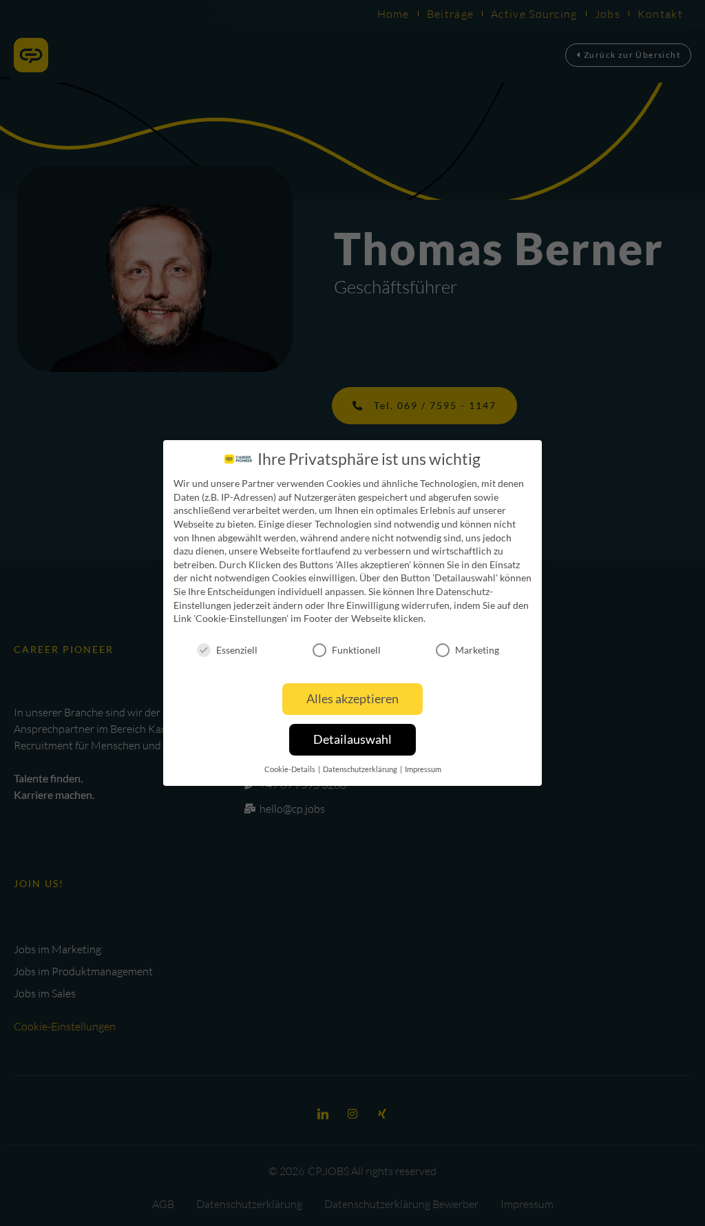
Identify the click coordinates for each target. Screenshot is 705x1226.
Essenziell (236, 650)
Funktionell (356, 650)
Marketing (477, 650)
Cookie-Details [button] (290, 769)
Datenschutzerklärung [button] (361, 769)
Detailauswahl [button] (352, 739)
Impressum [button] (423, 769)
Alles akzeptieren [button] (352, 699)
